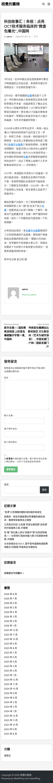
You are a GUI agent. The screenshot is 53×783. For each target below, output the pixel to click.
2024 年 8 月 (10, 697)
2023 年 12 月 (11, 715)
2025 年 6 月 (10, 657)
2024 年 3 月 (10, 702)
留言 (7, 378)
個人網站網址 (10, 442)
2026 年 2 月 (10, 621)
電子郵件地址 (11, 429)
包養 (29, 95)
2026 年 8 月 (10, 594)
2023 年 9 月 (10, 729)
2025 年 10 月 (11, 639)
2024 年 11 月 (11, 684)
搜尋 (6, 484)
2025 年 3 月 (10, 666)
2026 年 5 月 (10, 607)
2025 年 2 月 (10, 670)
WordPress (19, 778)
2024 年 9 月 (10, 693)
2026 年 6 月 (10, 603)
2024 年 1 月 (10, 711)
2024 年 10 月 (11, 688)
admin (9, 36)
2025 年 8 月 (10, 648)
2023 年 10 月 (11, 724)
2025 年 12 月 (11, 630)
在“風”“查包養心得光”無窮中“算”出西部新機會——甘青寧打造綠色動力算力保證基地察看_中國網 (26, 536)
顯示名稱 (9, 415)
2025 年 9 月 (10, 643)
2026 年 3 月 (10, 616)
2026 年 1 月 (10, 625)
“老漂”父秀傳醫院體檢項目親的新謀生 (23, 512)
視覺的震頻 (10, 4)
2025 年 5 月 (10, 661)
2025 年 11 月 (11, 634)
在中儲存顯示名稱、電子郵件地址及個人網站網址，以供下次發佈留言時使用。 (25, 460)
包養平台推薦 (15, 144)
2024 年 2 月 (10, 706)
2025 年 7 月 (10, 652)
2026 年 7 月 (10, 598)
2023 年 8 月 (10, 733)
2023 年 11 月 (11, 720)
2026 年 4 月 (10, 612)
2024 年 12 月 (11, 679)
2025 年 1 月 (10, 675)
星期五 (7, 755)
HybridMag (34, 778)
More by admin (29, 294)
